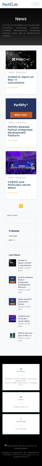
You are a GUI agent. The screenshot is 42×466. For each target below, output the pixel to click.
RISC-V (12, 240)
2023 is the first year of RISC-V (25, 334)
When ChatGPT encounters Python (25, 301)
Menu (35, 4)
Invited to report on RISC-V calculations (21, 80)
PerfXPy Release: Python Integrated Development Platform (20, 131)
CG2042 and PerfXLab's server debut (19, 185)
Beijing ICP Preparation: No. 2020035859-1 (21, 453)
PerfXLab (13, 236)
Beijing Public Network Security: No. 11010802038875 (21, 447)
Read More (13, 87)
